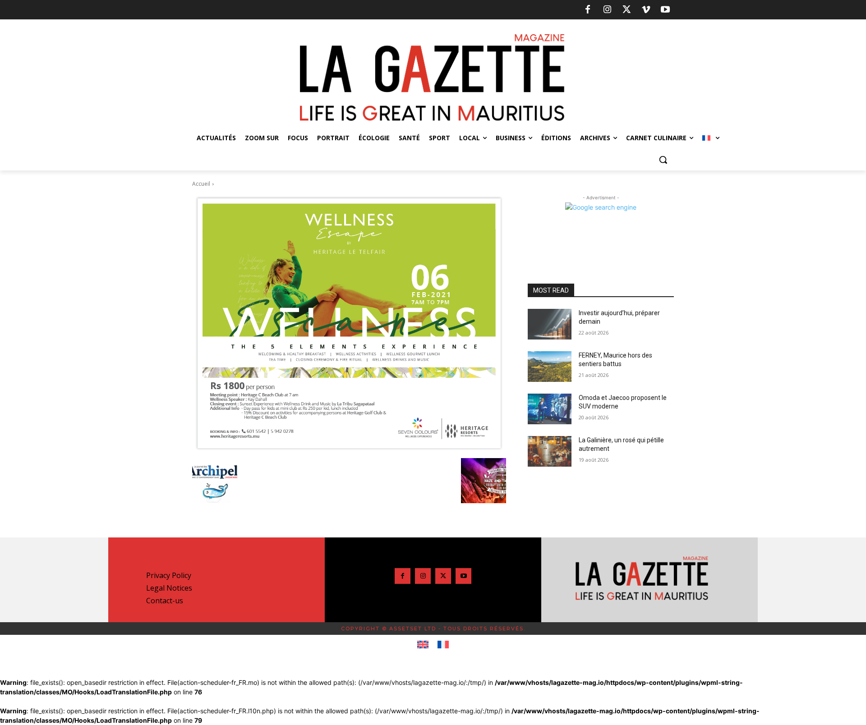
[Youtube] (665, 9)
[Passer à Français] (443, 644)
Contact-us (164, 601)
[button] (663, 159)
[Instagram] (607, 9)
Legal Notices (169, 588)
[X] (626, 9)
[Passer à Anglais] (423, 644)
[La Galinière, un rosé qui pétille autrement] (549, 451)
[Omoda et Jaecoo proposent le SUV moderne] (549, 409)
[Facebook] (587, 9)
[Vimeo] (645, 9)
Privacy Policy (168, 575)
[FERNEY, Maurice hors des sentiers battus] (549, 366)
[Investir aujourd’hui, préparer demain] (549, 324)
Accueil (201, 184)
